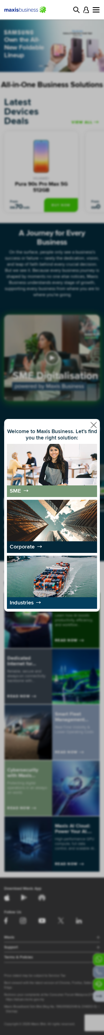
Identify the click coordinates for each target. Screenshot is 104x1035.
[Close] (93, 425)
